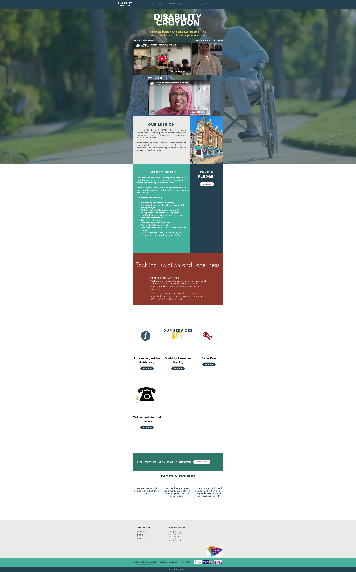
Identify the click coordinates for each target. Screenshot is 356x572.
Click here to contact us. (171, 298)
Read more (161, 157)
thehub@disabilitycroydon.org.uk (148, 537)
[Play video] (207, 58)
